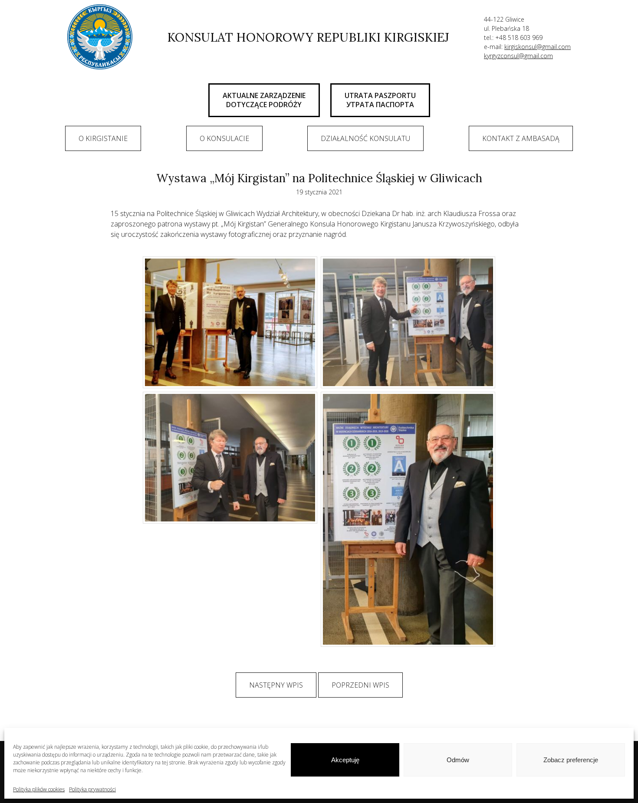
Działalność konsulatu (365, 138)
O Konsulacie (224, 138)
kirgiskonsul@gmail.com (537, 47)
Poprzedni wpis (360, 685)
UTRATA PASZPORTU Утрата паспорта (380, 100)
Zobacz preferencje (570, 760)
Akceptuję (345, 760)
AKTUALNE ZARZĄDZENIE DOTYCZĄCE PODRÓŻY (264, 100)
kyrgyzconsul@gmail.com (518, 56)
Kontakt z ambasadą (520, 138)
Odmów (458, 760)
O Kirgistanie (103, 138)
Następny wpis (276, 685)
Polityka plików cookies (39, 789)
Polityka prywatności (92, 789)
